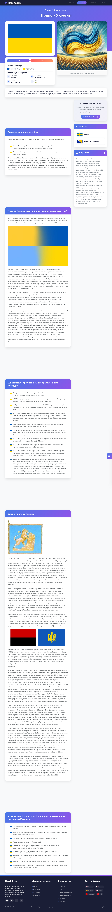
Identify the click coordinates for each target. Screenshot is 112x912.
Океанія (62, 898)
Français (100, 887)
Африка (62, 901)
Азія (61, 889)
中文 (101, 894)
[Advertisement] (38, 112)
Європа (58, 10)
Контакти (36, 889)
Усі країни (81, 3)
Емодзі (103, 3)
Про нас (36, 886)
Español (90, 890)
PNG (42, 60)
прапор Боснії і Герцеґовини (34, 395)
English (90, 887)
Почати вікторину (91, 117)
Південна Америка (66, 895)
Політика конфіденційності (99, 907)
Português (91, 894)
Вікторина (93, 3)
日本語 (100, 890)
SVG (19, 60)
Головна (71, 3)
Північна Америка (66, 892)
